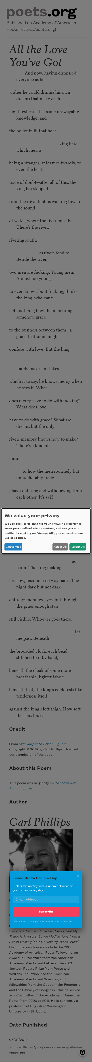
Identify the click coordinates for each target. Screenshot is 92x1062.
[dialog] (46, 530)
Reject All (60, 546)
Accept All (78, 546)
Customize (13, 546)
